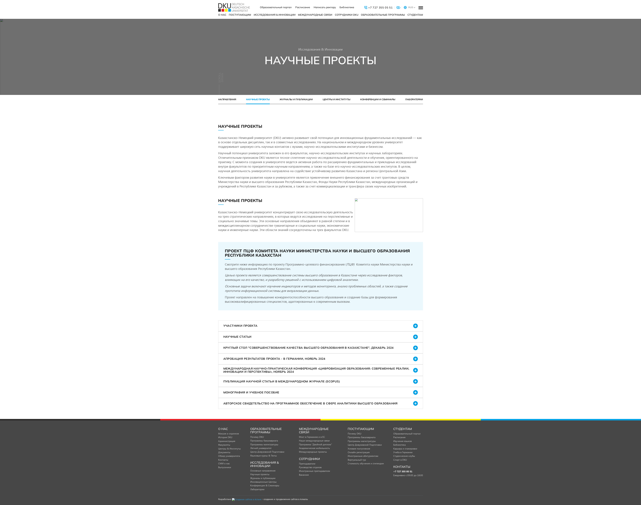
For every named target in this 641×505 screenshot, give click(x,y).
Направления (227, 99)
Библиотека (347, 7)
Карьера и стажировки (405, 448)
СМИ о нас (224, 463)
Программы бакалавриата (264, 440)
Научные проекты (258, 99)
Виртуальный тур (357, 459)
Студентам (415, 14)
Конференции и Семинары (377, 99)
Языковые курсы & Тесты (263, 455)
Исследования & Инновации (274, 14)
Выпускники (224, 467)
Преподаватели (307, 463)
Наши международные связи (314, 440)
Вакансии (304, 474)
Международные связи (315, 14)
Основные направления (262, 470)
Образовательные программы (383, 14)
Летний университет (261, 448)
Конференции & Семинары (264, 485)
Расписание (302, 7)
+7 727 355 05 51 (402, 471)
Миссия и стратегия (228, 433)
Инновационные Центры (263, 481)
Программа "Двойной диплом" (315, 444)
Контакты (223, 459)
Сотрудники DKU (346, 14)
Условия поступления (359, 448)
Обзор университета (229, 455)
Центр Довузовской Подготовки (267, 451)
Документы (224, 452)
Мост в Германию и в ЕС (312, 436)
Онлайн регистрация (359, 452)
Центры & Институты (229, 448)
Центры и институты (336, 99)
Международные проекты (313, 451)
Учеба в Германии (402, 452)
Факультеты (224, 444)
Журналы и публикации (296, 99)
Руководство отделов (310, 467)
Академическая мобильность (314, 448)
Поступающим (240, 14)
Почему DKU (257, 436)
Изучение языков (402, 441)
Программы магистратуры (264, 444)
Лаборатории (414, 99)
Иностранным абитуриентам (363, 455)
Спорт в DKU (400, 459)
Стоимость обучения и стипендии (366, 463)
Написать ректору (325, 7)
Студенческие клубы (404, 455)
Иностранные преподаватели (314, 470)
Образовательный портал (276, 7)
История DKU (225, 437)
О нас (222, 14)
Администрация (226, 441)
